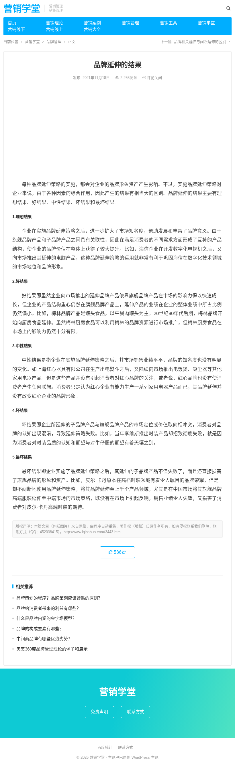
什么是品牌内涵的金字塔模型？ (46, 618)
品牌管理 (53, 41)
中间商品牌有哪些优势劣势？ (44, 638)
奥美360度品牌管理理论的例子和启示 (52, 649)
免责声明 (99, 711)
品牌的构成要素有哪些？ (40, 628)
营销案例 (92, 22)
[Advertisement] (117, 134)
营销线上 (54, 29)
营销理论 (54, 22)
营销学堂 (21, 8)
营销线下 (16, 29)
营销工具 (168, 22)
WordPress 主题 (145, 757)
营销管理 (130, 22)
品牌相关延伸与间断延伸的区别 (200, 41)
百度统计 (104, 747)
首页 (12, 22)
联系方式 (135, 711)
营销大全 (92, 29)
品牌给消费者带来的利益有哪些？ (48, 608)
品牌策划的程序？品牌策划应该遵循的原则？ (59, 598)
